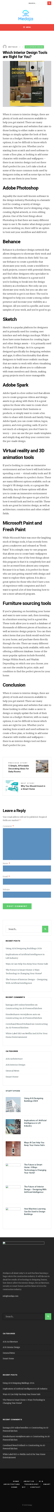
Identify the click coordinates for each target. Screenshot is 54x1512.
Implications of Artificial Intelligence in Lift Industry (35, 1123)
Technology (31, 1484)
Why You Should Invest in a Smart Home (33, 786)
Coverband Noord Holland (18, 1024)
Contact (35, 1487)
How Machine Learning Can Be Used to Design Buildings (35, 1211)
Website (6, 889)
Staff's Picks (13, 1091)
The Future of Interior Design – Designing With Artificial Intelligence (35, 1189)
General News (12, 1071)
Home (16, 1481)
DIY (24, 1487)
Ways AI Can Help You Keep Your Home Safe (27, 964)
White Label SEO (14, 1033)
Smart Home (12, 1076)
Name (6, 863)
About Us (29, 1481)
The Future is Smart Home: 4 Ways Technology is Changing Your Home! (35, 1168)
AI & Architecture (14, 1059)
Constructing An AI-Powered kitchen (24, 1008)
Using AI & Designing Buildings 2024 (24, 948)
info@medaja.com (10, 1296)
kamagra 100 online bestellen (20, 1005)
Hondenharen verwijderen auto (21, 1014)
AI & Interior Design (34, 47)
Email (6, 876)
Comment (8, 826)
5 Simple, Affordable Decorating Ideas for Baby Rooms (18, 767)
